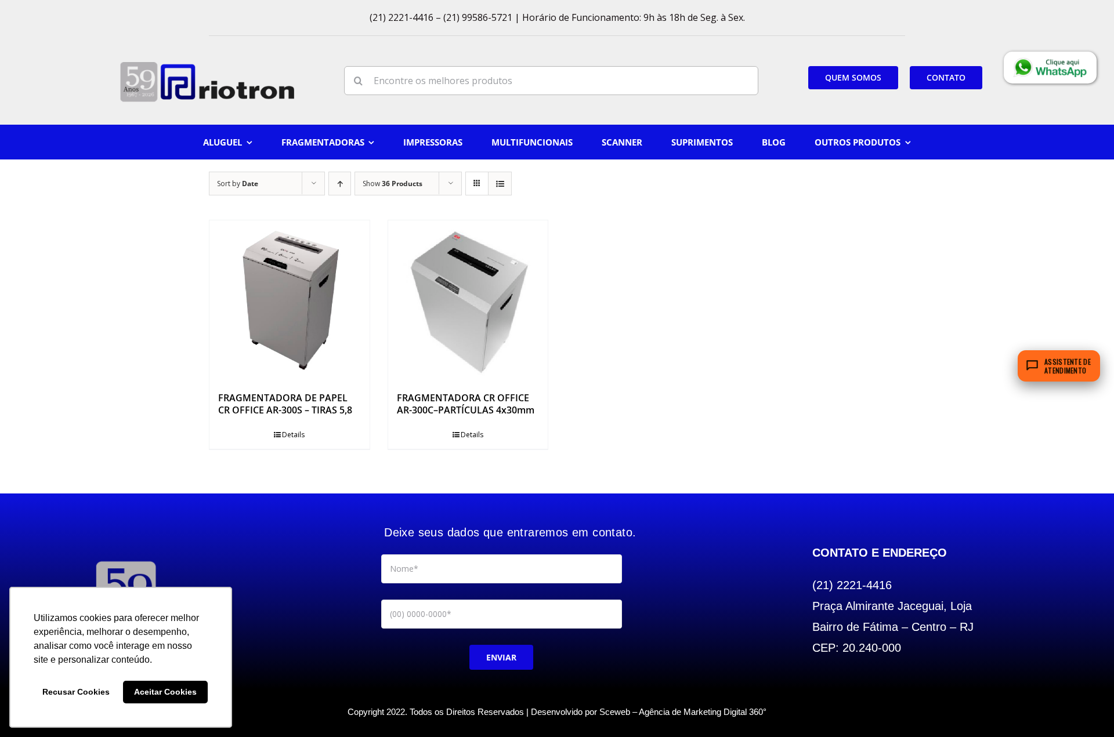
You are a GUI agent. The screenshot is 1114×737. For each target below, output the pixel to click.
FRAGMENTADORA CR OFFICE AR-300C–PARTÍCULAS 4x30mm (465, 403)
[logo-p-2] (125, 561)
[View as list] (500, 183)
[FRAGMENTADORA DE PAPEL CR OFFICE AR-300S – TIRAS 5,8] (289, 300)
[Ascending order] (339, 183)
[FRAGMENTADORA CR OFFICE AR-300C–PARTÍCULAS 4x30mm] (468, 300)
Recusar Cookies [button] (76, 691)
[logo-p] (207, 65)
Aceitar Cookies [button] (165, 691)
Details (293, 435)
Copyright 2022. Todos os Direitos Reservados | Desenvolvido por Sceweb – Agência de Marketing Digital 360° (557, 712)
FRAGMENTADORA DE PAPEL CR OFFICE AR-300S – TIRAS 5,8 (285, 403)
